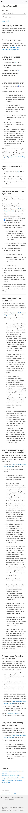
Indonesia (3, 804)
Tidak (15, 793)
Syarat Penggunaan (13, 810)
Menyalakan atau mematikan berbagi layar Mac (12, 772)
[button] (22, 2)
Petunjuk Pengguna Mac (9, 6)
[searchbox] (14, 17)
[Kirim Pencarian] (3, 17)
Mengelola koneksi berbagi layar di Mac (13, 778)
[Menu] (26, 2)
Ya (6, 793)
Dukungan (7, 797)
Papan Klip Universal (13, 713)
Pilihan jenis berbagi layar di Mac (11, 775)
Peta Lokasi (21, 810)
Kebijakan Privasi (4, 810)
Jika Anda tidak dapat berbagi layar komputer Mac (12, 781)
